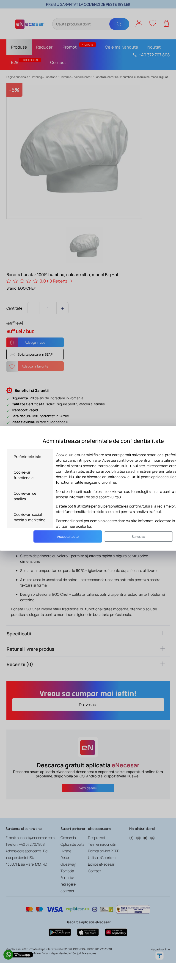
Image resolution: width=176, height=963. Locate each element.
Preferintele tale (27, 456)
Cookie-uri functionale (23, 475)
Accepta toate (68, 536)
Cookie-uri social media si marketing (29, 517)
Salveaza (138, 536)
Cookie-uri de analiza (25, 496)
